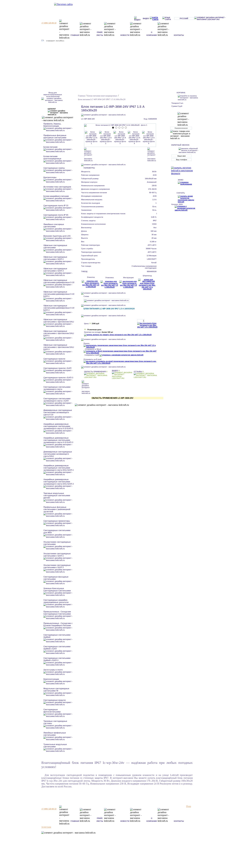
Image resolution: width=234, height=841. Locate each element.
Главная (75, 35)
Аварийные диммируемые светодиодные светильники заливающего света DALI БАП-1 (58, 467)
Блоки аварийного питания (56, 196)
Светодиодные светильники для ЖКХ (56, 531)
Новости (124, 35)
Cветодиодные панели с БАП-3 (58, 378)
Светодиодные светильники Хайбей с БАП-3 (56, 659)
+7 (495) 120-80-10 (48, 23)
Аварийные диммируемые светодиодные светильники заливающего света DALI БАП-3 (58, 481)
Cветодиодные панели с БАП (57, 368)
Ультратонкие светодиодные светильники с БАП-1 (57, 554)
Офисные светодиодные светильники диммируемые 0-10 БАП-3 (58, 308)
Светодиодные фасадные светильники (55, 578)
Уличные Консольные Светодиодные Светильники (57, 589)
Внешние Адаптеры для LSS (57, 236)
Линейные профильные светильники (54, 734)
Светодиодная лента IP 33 (55, 205)
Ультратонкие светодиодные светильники (57, 543)
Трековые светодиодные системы (55, 722)
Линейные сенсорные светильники (53, 225)
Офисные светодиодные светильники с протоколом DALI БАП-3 (58, 347)
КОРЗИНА (181, 93)
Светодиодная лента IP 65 (55, 215)
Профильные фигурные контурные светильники (54, 136)
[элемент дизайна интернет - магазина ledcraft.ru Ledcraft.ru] (213, 18)
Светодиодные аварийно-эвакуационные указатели (55, 601)
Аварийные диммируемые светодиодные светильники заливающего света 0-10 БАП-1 (58, 426)
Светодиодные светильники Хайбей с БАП (56, 647)
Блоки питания (50, 147)
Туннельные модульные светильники (55, 745)
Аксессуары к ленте (53, 670)
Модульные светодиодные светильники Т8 (56, 689)
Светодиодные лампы (54, 168)
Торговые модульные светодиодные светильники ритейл (56, 495)
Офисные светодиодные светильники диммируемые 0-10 (58, 281)
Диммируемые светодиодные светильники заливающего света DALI (57, 454)
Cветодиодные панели (54, 359)
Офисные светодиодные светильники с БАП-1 (55, 258)
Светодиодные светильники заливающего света (56, 388)
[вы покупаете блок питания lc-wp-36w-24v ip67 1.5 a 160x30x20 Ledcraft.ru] (148, 325)
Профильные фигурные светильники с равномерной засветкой (56, 509)
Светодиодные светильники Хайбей (56, 636)
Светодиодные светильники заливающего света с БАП (56, 400)
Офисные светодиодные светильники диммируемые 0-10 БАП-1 (58, 294)
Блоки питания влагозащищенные (52, 157)
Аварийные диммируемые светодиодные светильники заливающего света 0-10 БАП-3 (58, 440)
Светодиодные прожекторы (56, 521)
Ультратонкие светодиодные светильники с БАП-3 (57, 566)
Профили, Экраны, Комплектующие (52, 125)
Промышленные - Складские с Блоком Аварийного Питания (58, 624)
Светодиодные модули (54, 700)
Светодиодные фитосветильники (51, 710)
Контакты (179, 35)
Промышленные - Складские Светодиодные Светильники (57, 613)
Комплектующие (51, 679)
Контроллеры (49, 177)
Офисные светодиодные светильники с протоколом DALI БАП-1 (58, 333)
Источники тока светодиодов (57, 187)
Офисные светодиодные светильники (55, 246)
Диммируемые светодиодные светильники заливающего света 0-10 (57, 412)
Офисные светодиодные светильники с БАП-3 (55, 269)
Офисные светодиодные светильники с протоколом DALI (58, 320)
